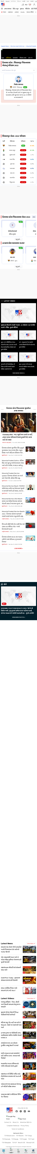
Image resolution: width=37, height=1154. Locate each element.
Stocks (22, 12)
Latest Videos (7, 998)
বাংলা (28, 1)
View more (30, 943)
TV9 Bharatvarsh (9, 1136)
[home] (2, 8)
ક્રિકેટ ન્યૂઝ (16, 9)
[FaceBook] (17, 1111)
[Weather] (23, 4)
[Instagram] (25, 1111)
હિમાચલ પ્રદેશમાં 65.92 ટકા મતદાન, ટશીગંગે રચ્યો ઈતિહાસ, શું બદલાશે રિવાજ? (12, 539)
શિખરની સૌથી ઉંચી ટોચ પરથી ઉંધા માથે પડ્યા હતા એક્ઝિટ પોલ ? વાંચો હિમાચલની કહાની (13, 526)
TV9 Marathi (20, 1136)
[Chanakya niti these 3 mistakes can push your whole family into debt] (18, 422)
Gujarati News (5, 46)
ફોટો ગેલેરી (34, 9)
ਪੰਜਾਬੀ (31, 1)
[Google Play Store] (12, 1117)
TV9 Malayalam (6, 1142)
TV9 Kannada (6, 1139)
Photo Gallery (6, 442)
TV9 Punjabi (23, 1139)
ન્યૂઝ (3, 58)
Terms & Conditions (18, 1129)
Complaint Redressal (13, 1126)
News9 (7, 1)
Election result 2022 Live (17, 46)
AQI (26, 4)
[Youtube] (29, 1111)
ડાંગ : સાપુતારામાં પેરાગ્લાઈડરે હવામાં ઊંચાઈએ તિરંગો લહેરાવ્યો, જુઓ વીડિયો (27, 344)
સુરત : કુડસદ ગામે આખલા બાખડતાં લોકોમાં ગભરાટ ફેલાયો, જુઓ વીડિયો (26, 366)
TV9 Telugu (28, 1136)
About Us (16, 1122)
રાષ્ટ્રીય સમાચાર (5, 519)
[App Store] (23, 1119)
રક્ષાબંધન (10, 12)
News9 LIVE (21, 1142)
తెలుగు (19, 1)
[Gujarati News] (3, 4)
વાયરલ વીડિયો (29, 12)
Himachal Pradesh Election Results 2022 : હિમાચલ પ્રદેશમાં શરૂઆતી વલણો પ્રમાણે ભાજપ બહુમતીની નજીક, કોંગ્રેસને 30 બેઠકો (13, 513)
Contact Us (7, 1122)
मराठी (23, 1)
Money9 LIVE (30, 1142)
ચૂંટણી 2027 (4, 455)
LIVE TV (30, 58)
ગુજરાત (22, 9)
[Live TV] (29, 4)
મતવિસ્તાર (8, 58)
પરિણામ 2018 (22, 58)
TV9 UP (14, 1142)
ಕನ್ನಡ (13, 1)
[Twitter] (21, 1111)
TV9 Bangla (14, 1139)
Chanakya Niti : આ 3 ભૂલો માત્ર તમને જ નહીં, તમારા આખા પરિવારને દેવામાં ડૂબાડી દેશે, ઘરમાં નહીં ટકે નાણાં (17, 437)
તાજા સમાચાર (7, 9)
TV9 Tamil (31, 1139)
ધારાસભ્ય (15, 58)
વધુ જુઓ (18, 239)
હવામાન (17, 12)
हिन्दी (2, 1)
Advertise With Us (25, 1122)
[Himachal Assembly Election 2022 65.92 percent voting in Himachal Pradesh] (30, 538)
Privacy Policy (25, 1126)
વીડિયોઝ (27, 9)
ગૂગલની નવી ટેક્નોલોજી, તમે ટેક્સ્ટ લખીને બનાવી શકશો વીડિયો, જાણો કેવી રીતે (8, 366)
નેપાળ (4, 12)
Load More (18, 548)
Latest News (7, 943)
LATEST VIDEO (9, 301)
